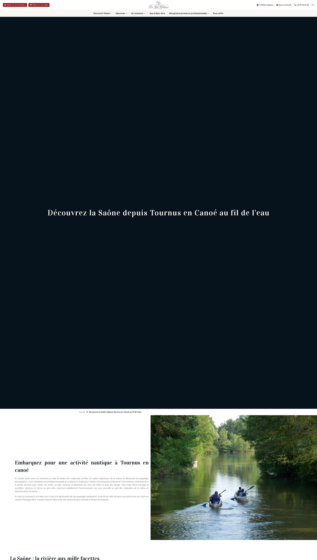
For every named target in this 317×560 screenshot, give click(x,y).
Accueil (82, 412)
